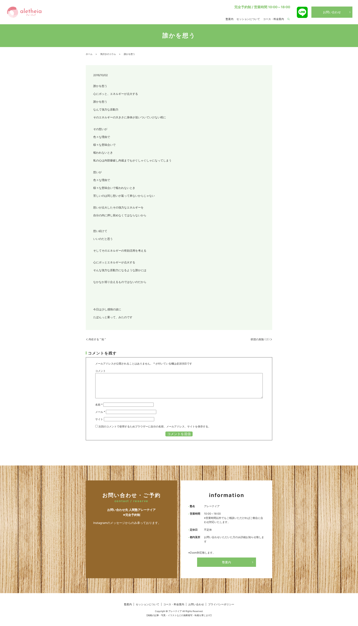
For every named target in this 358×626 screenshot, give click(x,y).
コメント (100, 370)
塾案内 (229, 19)
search (288, 19)
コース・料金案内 (273, 19)
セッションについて (248, 19)
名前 (99, 404)
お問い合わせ (332, 12)
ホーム (89, 54)
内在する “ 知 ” (97, 339)
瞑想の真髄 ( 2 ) (260, 339)
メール (100, 411)
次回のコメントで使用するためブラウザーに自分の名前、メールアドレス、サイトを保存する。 (154, 426)
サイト (99, 419)
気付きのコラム (108, 54)
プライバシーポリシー (221, 604)
